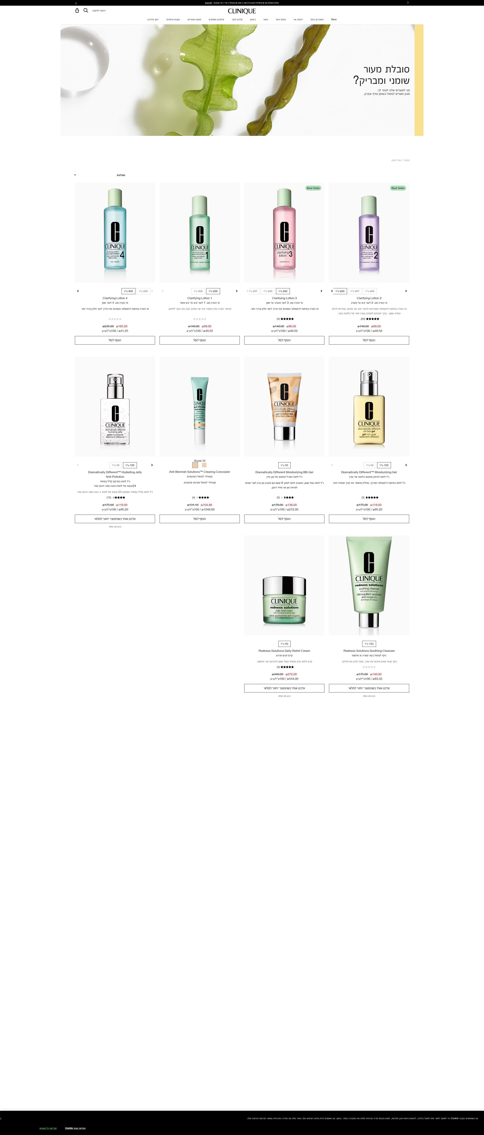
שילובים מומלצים (216, 19)
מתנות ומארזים (194, 19)
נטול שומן (397, 160)
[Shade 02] (195, 465)
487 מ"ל (355, 291)
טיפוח (407, 160)
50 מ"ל (370, 465)
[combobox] (99, 175)
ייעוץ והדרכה (153, 19)
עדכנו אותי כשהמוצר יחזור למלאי (115, 518)
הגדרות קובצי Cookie (75, 1128)
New (334, 19)
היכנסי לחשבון (99, 10)
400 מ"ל (369, 291)
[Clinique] (242, 11)
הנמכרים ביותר (317, 19)
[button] (76, 10)
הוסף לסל (369, 340)
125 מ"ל (384, 465)
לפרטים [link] (208, 2)
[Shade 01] (204, 465)
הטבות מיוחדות (173, 19)
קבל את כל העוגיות (48, 1128)
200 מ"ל (340, 291)
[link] (369, 233)
